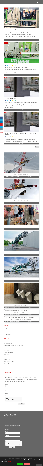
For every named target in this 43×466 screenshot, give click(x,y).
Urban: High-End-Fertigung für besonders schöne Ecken (16, 29)
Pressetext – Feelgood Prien (21, 226)
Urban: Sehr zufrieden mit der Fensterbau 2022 (14, 63)
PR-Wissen (6, 350)
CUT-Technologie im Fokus (10, 98)
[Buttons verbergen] (1, 133)
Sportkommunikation (8, 352)
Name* (6, 393)
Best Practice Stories (9, 361)
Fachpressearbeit (8, 343)
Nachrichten (7, 359)
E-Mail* (6, 384)
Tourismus (6, 354)
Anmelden (21, 403)
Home (5, 341)
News (6, 77)
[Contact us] (1, 129)
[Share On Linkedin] (1, 122)
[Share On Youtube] (1, 124)
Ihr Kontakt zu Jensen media (10, 363)
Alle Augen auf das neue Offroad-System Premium (21, 312)
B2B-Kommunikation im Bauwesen (12, 347)
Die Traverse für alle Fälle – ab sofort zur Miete (21, 200)
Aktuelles (6, 357)
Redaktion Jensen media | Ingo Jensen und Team (13, 176)
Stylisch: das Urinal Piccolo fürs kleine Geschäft (21, 305)
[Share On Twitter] (1, 120)
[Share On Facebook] (1, 118)
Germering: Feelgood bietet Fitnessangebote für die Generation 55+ (21, 319)
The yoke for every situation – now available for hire (21, 174)
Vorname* (7, 388)
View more (9, 461)
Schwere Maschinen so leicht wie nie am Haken (21, 279)
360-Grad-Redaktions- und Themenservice (13, 345)
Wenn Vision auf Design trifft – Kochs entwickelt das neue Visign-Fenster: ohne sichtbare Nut (21, 134)
